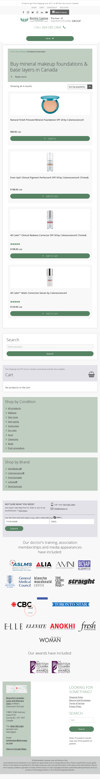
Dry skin (12, 430)
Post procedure (16, 448)
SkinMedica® (15, 468)
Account (64, 7)
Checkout (52, 7)
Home (71, 11)
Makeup (23, 52)
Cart (42, 7)
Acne (10, 434)
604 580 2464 (69, 504)
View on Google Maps (16, 749)
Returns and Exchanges (80, 700)
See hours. (23, 510)
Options (52, 138)
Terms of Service (77, 703)
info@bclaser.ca (60, 508)
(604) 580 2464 (16, 726)
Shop (34, 7)
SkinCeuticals (15, 486)
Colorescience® (16, 473)
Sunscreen (13, 426)
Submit (14, 528)
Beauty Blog (61, 12)
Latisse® (12, 481)
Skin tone (13, 417)
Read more (20, 76)
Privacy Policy (75, 706)
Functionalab (15, 477)
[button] (48, 38)
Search (50, 353)
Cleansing (13, 439)
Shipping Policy (76, 697)
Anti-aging (13, 421)
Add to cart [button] (52, 196)
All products (14, 408)
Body (10, 443)
